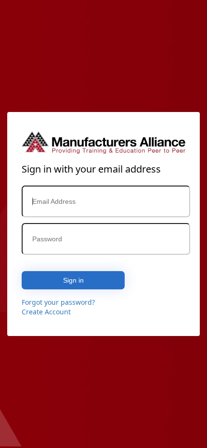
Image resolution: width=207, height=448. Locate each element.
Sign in (73, 280)
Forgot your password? (58, 302)
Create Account (46, 311)
